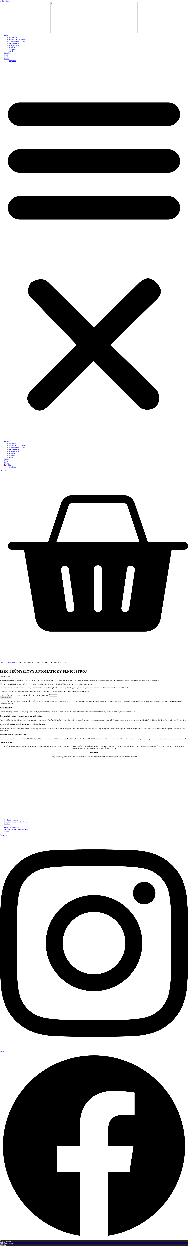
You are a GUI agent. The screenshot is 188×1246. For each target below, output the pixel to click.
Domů (2, 662)
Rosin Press (13, 37)
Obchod (7, 35)
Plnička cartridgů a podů (17, 41)
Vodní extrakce (14, 43)
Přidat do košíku (6, 697)
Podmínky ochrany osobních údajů (16, 822)
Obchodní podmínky (11, 820)
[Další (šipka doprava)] (184, 623)
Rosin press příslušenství (17, 39)
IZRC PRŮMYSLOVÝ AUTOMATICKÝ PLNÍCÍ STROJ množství (24, 695)
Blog (6, 55)
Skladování (12, 47)
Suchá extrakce (14, 45)
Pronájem (7, 53)
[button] (94, 251)
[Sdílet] (180, 2)
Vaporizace (12, 49)
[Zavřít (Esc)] (185, 2)
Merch (11, 51)
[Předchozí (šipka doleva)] (4, 623)
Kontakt (7, 57)
